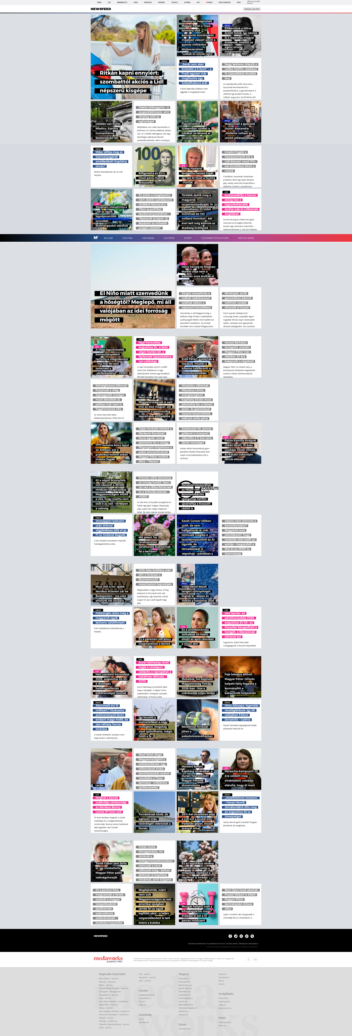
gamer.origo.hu (185, 988)
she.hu (222, 984)
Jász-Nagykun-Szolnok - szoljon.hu (114, 1011)
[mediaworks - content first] (108, 959)
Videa (136, 2)
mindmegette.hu (186, 998)
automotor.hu (184, 982)
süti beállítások (231, 943)
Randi (210, 2)
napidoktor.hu (185, 995)
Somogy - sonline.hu (108, 1021)
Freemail (161, 2)
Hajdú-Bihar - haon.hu (108, 1005)
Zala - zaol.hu (145, 981)
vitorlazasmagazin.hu (188, 1008)
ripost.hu (222, 974)
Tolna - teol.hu (105, 1028)
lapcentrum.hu (225, 1008)
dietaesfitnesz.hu (186, 1005)
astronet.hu (184, 978)
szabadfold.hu (145, 998)
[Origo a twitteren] (235, 936)
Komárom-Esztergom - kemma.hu (114, 1014)
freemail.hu (223, 998)
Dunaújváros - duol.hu (108, 995)
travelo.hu (183, 1001)
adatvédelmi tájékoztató (196, 943)
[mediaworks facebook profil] (248, 959)
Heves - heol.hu (106, 1008)
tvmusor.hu (183, 1014)
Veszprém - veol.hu (147, 977)
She (198, 2)
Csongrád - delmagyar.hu (110, 991)
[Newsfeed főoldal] (101, 936)
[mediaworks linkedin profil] (255, 959)
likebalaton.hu (185, 991)
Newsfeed (148, 2)
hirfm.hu (222, 1025)
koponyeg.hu (224, 1001)
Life (109, 2)
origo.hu (142, 1005)
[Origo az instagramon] (241, 936)
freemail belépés (252, 9)
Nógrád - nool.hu (106, 1018)
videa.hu (222, 1005)
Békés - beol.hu (106, 985)
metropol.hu (224, 977)
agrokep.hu (144, 1022)
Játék (239, 2)
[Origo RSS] (252, 936)
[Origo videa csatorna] (246, 936)
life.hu (221, 981)
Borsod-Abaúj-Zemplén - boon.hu (113, 988)
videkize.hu (184, 1011)
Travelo (174, 2)
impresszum (243, 943)
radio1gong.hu (225, 1022)
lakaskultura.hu (185, 985)
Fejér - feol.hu (105, 998)
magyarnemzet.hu (147, 995)
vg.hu (141, 1019)
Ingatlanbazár (224, 2)
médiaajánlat (253, 943)
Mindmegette (122, 2)
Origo (99, 2)
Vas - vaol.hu (144, 974)
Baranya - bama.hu (107, 982)
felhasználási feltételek (216, 943)
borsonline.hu (185, 1029)
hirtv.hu (142, 1001)
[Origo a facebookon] (230, 936)
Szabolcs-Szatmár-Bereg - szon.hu (114, 1024)
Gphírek (187, 2)
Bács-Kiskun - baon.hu (109, 978)
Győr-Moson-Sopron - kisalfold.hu (113, 1001)
